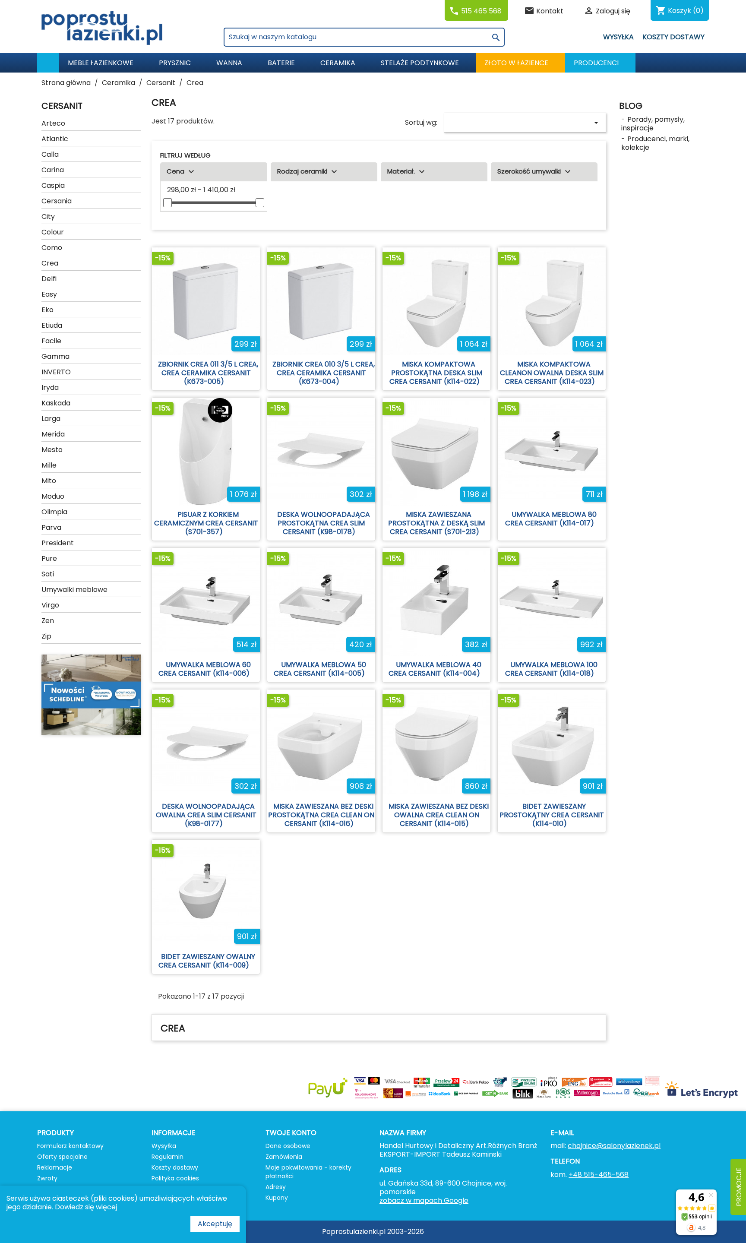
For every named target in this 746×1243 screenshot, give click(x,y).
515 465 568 (481, 11)
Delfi (49, 279)
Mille (49, 465)
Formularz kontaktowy (70, 1146)
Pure (49, 558)
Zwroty (47, 1178)
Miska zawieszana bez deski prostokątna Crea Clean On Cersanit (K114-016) (321, 815)
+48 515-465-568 (599, 1175)
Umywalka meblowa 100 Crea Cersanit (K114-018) (551, 669)
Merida (53, 434)
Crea (49, 263)
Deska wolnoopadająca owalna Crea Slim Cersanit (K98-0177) (206, 815)
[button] (600, 63)
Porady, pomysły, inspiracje (653, 123)
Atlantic (54, 139)
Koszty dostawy (673, 37)
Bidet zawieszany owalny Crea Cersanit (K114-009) (206, 961)
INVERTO (56, 372)
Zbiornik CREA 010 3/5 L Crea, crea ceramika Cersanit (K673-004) (323, 372)
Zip (46, 636)
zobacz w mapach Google (423, 1200)
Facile (51, 341)
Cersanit (61, 106)
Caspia (53, 185)
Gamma (55, 356)
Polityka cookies (175, 1178)
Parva (51, 527)
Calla (50, 154)
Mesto (52, 450)
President (57, 543)
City (48, 216)
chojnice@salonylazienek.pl (614, 1146)
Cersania (56, 201)
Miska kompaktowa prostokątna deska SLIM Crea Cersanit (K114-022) (435, 372)
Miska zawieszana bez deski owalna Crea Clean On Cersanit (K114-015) (439, 815)
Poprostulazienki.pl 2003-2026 (373, 1232)
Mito (48, 481)
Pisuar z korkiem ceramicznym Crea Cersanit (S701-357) (206, 523)
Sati (47, 574)
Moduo (52, 496)
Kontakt (549, 11)
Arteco (53, 123)
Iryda (50, 387)
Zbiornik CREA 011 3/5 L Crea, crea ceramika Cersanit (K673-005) (208, 372)
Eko (47, 310)
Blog (630, 106)
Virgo (50, 605)
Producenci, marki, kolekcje (655, 143)
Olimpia (54, 512)
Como (51, 248)
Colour (52, 232)
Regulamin (167, 1156)
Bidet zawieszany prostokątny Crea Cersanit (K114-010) (551, 815)
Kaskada (55, 403)
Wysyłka (618, 37)
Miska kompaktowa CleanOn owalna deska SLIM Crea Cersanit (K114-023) (552, 372)
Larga (50, 419)
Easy (49, 294)
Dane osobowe (288, 1146)
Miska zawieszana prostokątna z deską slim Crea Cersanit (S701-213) (436, 523)
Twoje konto (291, 1133)
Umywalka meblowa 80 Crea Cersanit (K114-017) (551, 518)
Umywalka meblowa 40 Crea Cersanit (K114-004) (435, 669)
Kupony (277, 1197)
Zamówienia (284, 1156)
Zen (47, 621)
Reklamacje (54, 1167)
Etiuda (51, 325)
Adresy (276, 1187)
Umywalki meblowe (74, 590)
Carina (52, 170)
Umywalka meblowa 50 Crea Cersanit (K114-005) (320, 669)
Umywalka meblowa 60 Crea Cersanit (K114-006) (204, 669)
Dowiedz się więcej (86, 1207)
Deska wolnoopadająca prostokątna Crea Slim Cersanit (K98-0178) (323, 523)
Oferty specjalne (62, 1156)
